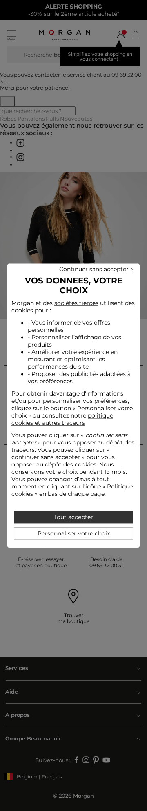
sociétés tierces (76, 303)
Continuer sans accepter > (96, 269)
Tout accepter (73, 517)
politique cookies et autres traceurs (62, 419)
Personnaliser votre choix (74, 533)
